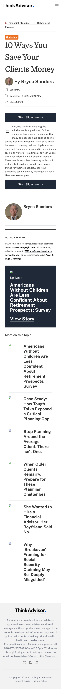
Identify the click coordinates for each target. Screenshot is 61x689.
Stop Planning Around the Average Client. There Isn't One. (37, 441)
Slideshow (11, 37)
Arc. (29, 677)
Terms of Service (22, 681)
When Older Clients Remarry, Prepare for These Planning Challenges (34, 479)
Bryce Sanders (37, 81)
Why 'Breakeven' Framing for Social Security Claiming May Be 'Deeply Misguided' (36, 562)
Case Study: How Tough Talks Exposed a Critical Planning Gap (37, 408)
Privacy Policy (40, 681)
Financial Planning (19, 23)
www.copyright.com (25, 247)
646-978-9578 (13, 648)
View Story (22, 319)
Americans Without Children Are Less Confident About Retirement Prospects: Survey (35, 366)
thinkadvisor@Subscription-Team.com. (35, 656)
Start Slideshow (28, 117)
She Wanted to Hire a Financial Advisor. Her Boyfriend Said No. (37, 519)
